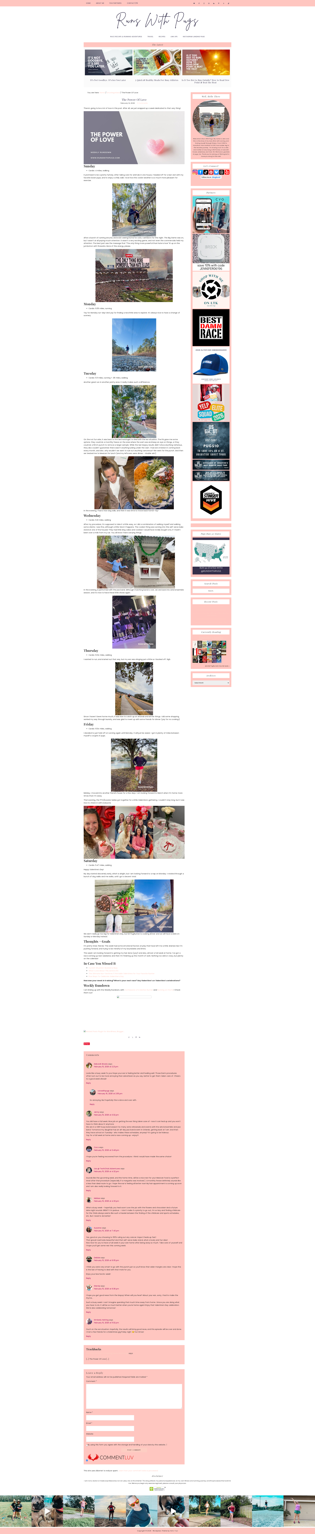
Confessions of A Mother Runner (139, 990)
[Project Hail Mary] (219, 648)
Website (89, 1434)
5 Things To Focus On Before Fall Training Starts (211, 622)
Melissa (97, 1198)
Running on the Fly (165, 990)
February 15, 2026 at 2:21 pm (106, 1066)
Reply (88, 1083)
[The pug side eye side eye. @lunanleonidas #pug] (47, 1511)
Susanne (98, 1228)
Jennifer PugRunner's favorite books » (217, 666)
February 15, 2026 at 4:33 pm (106, 1201)
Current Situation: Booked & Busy (103, 968)
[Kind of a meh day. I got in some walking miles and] (236, 1511)
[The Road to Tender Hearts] (209, 662)
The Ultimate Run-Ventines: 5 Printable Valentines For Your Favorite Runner (122, 973)
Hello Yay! (174, 1531)
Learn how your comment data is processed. (138, 1470)
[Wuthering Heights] (223, 655)
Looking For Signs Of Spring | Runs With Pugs (107, 1353)
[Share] (128, 1037)
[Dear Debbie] (223, 648)
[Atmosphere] (209, 648)
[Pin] (135, 1037)
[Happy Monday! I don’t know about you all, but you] (268, 1511)
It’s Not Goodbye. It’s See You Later (108, 80)
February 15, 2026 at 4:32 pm (106, 1171)
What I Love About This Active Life (103, 970)
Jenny (96, 1112)
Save (87, 1044)
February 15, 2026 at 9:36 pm (106, 1289)
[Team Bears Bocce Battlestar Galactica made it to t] (16, 1511)
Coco (96, 1147)
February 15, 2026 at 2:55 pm (110, 1093)
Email (89, 1423)
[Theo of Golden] (195, 648)
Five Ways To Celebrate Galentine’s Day (106, 976)
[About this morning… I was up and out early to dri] (110, 1511)
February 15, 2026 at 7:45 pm (106, 1230)
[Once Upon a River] (219, 655)
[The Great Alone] (204, 655)
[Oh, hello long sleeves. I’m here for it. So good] (142, 1511)
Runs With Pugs (157, 19)
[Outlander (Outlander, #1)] (195, 662)
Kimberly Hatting (101, 1320)
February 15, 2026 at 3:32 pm (106, 1115)
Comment (91, 1381)
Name (89, 1412)
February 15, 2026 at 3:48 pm (106, 1150)
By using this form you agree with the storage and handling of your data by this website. (127, 1444)
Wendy (97, 1286)
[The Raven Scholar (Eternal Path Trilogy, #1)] (214, 662)
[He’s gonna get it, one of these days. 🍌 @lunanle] (173, 1511)
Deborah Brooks (101, 1064)
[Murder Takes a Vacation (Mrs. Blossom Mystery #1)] (219, 662)
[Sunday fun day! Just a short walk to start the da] (299, 1511)
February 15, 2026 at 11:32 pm (106, 1322)
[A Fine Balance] (195, 655)
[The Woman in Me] (199, 663)
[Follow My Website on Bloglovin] (211, 178)
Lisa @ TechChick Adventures (107, 1168)
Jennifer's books (211, 637)
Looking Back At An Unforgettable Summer (211, 619)
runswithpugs (103, 1091)
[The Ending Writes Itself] (199, 655)
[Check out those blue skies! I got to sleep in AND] (204, 1511)
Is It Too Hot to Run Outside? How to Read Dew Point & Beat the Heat (205, 81)
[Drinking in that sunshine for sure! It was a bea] (78, 1511)
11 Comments (142, 103)
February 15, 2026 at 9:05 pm (106, 1260)
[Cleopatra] (214, 648)
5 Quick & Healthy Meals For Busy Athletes (156, 80)
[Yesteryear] (209, 655)
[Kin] (204, 648)
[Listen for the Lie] (204, 662)
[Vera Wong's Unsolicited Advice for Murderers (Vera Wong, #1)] (214, 655)
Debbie (97, 1257)
